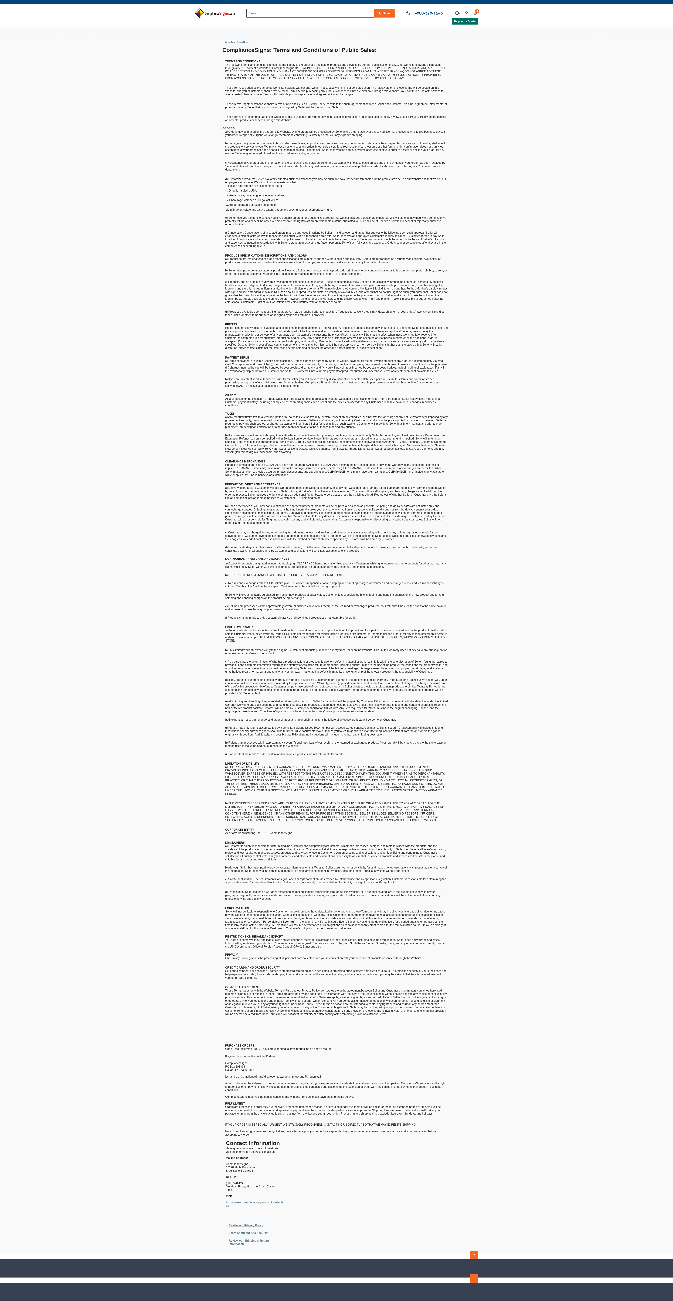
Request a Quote (465, 21)
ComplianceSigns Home (237, 42)
